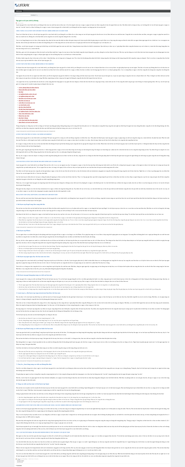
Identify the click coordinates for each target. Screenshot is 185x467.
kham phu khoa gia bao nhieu (27, 89)
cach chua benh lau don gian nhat (28, 120)
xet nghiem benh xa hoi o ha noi (28, 94)
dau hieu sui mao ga (24, 100)
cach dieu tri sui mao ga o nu (27, 102)
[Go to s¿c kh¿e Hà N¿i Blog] (22, 5)
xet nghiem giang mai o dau (26, 96)
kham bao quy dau (24, 115)
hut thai (21, 92)
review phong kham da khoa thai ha (29, 87)
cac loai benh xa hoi (24, 105)
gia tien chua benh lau (25, 107)
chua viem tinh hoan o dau (26, 113)
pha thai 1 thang (23, 118)
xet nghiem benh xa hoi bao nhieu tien (29, 111)
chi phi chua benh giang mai (27, 109)
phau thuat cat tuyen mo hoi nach (28, 122)
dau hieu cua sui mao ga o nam (27, 98)
